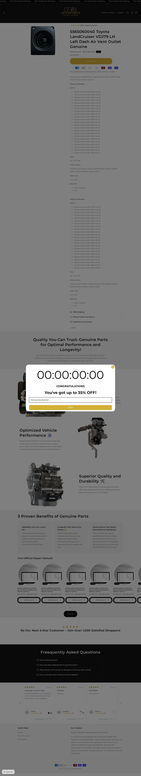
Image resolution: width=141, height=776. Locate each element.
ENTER (70, 407)
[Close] (112, 367)
